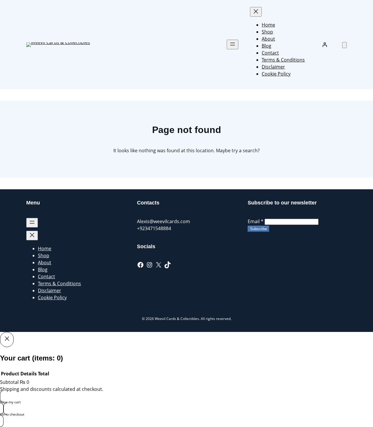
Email (255, 221)
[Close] (7, 339)
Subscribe (258, 229)
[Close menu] (256, 12)
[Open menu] (232, 44)
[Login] (324, 44)
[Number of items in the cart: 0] (344, 45)
